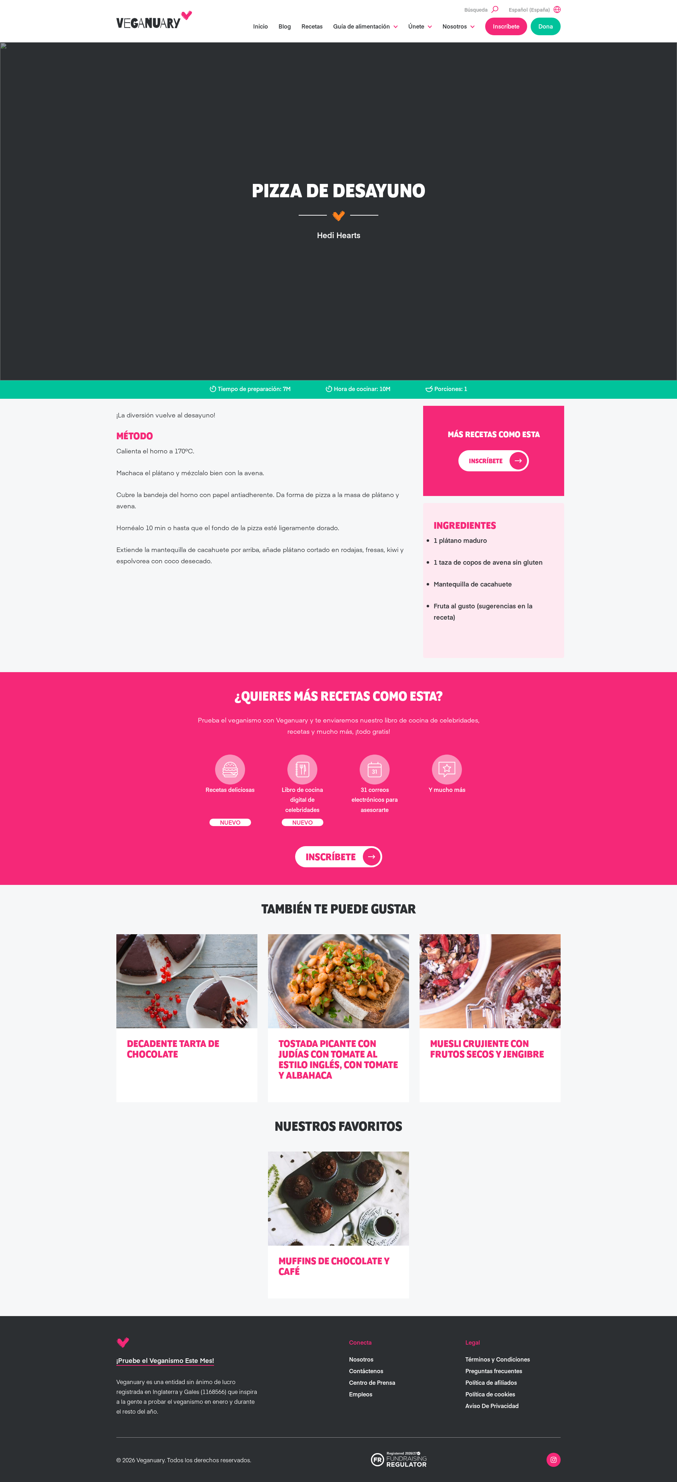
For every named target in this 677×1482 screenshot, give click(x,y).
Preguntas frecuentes (493, 1371)
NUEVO (230, 822)
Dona (545, 26)
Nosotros (455, 26)
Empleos (360, 1394)
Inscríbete (506, 26)
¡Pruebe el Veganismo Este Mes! (165, 1360)
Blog (285, 26)
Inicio (260, 26)
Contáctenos (366, 1371)
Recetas (312, 26)
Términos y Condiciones (497, 1359)
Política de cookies (490, 1394)
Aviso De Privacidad (492, 1405)
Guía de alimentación (361, 26)
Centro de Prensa (372, 1382)
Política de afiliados (491, 1382)
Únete (416, 26)
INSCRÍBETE (485, 461)
